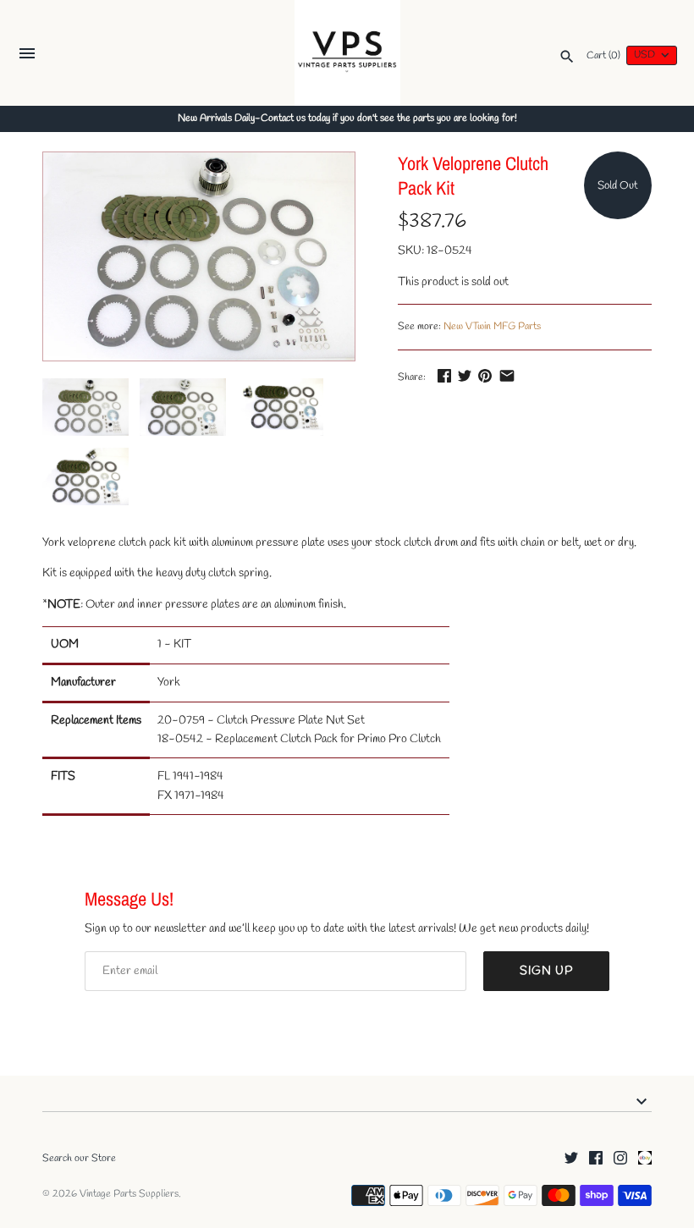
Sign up (546, 971)
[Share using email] (506, 375)
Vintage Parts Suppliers (129, 1194)
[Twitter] (571, 1159)
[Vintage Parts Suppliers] (347, 53)
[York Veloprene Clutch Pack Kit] (199, 256)
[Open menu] (27, 55)
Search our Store (79, 1158)
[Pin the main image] (485, 375)
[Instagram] (620, 1159)
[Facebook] (596, 1159)
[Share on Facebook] (444, 375)
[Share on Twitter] (464, 375)
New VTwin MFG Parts (492, 326)
